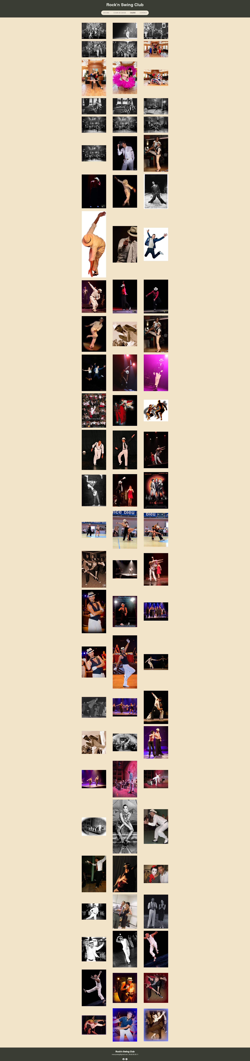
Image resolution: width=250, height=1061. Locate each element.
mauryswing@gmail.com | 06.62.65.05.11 (125, 1054)
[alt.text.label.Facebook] (124, 1059)
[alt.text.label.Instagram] (126, 1059)
